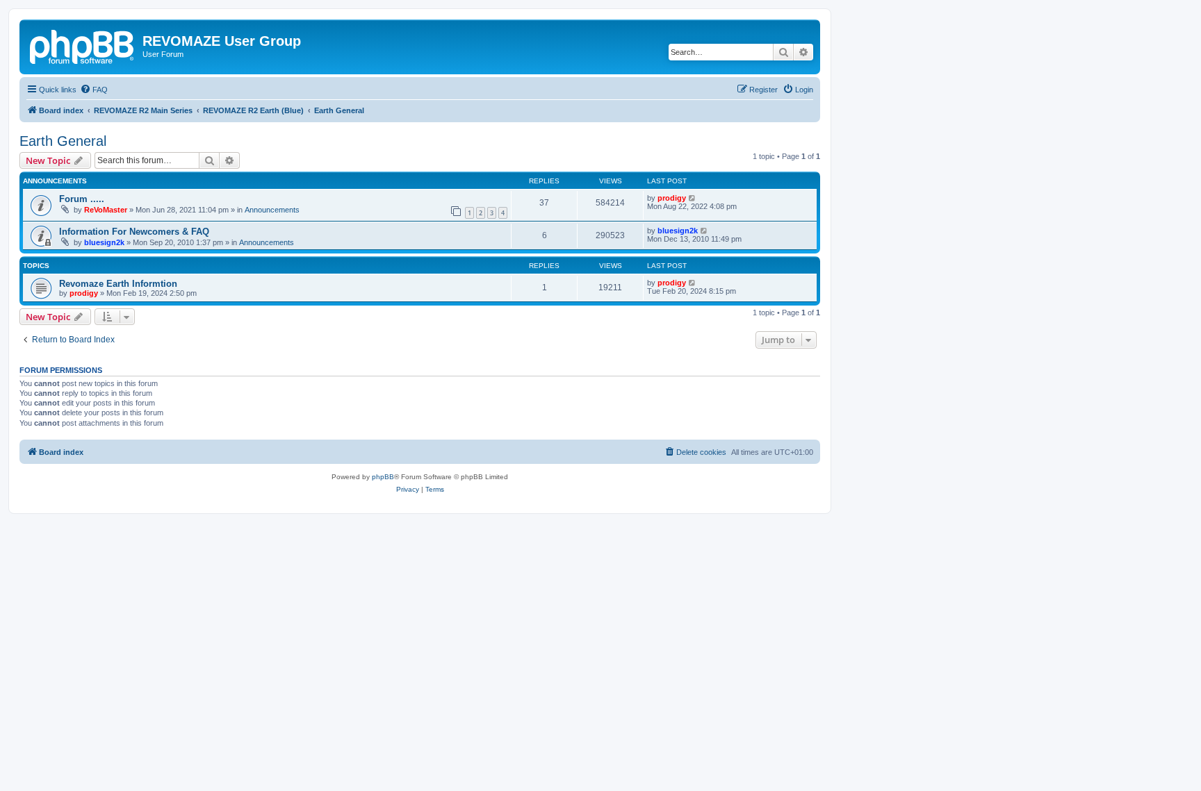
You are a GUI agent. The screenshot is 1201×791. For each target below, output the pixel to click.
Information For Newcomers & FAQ (134, 231)
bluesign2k (104, 242)
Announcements (272, 210)
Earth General (62, 141)
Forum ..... (81, 199)
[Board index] (82, 45)
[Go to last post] (692, 198)
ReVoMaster (105, 210)
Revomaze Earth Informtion (118, 283)
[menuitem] (94, 89)
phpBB (383, 477)
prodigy (671, 198)
